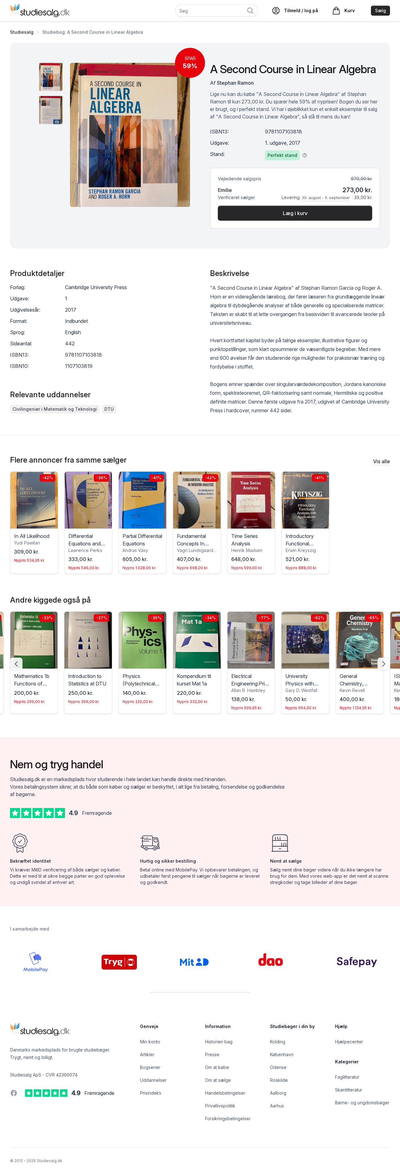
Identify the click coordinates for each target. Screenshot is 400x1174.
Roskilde (279, 1080)
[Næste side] (384, 664)
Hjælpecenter (349, 1041)
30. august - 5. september (326, 197)
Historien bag (218, 1041)
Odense (278, 1067)
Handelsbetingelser (225, 1093)
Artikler (147, 1054)
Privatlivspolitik (220, 1105)
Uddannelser (153, 1080)
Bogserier (150, 1067)
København (281, 1054)
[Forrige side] (16, 664)
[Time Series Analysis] (251, 500)
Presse (212, 1054)
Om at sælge (218, 1080)
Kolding (277, 1041)
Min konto (150, 1041)
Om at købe (217, 1067)
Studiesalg (21, 32)
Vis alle (381, 461)
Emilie (225, 190)
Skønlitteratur (348, 1089)
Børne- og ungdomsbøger (362, 1102)
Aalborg (278, 1093)
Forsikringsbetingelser (228, 1118)
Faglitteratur (347, 1077)
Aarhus (277, 1105)
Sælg (380, 10)
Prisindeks (150, 1093)
